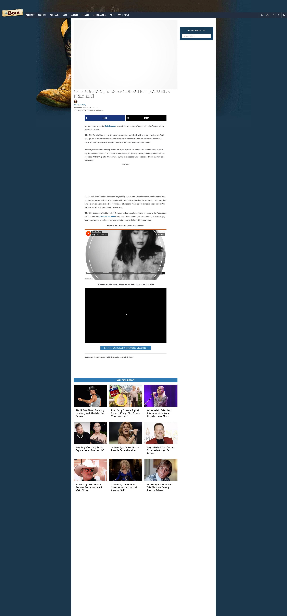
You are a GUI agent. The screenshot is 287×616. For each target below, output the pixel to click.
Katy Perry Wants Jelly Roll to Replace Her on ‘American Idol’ (90, 449)
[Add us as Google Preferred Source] (267, 15)
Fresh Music (54, 15)
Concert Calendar (99, 15)
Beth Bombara (110, 126)
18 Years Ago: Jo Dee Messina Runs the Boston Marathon (125, 449)
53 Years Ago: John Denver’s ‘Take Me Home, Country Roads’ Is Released (160, 487)
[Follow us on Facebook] (273, 15)
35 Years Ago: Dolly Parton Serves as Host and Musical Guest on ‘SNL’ (124, 487)
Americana (98, 357)
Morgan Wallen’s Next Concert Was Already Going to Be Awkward (160, 450)
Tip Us (126, 15)
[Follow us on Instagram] (284, 15)
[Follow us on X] (278, 15)
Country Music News (109, 357)
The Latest (30, 15)
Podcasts (85, 15)
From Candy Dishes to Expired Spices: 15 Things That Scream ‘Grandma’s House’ (125, 413)
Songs (131, 357)
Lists (65, 15)
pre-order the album (108, 216)
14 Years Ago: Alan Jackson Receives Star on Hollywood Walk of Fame (89, 487)
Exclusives (42, 15)
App (119, 15)
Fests (112, 15)
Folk (126, 357)
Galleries (74, 15)
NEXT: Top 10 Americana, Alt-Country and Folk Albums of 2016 (125, 348)
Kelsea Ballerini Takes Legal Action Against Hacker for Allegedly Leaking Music (159, 413)
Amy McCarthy (80, 105)
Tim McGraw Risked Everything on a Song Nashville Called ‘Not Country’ (90, 413)
